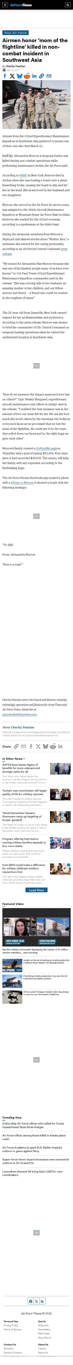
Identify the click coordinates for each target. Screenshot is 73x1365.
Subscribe (43, 1325)
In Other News (12, 759)
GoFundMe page (46, 448)
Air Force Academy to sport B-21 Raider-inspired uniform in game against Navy (32, 1149)
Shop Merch (44, 1337)
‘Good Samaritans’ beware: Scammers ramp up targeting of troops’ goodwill (21, 816)
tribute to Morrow (22, 482)
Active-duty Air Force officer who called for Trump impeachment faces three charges (33, 1125)
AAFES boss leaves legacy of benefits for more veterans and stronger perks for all (21, 768)
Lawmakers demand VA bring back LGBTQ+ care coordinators (32, 1173)
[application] (36, 927)
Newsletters (44, 1329)
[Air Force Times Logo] (21, 4)
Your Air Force (15, 33)
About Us (43, 1352)
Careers (42, 1348)
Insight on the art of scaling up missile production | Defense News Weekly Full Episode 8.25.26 (46, 961)
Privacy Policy (11, 1325)
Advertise (8, 1348)
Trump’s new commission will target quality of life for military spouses (24, 792)
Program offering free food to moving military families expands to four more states (24, 842)
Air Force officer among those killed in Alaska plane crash (33, 1137)
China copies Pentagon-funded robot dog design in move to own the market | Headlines (46, 993)
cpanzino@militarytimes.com (19, 714)
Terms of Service (12, 1329)
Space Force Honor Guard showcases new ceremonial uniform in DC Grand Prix (35, 1161)
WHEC (23, 175)
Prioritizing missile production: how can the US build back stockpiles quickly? (45, 977)
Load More (36, 890)
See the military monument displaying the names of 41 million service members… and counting (35, 951)
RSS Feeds (43, 1333)
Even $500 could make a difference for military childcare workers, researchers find (23, 868)
